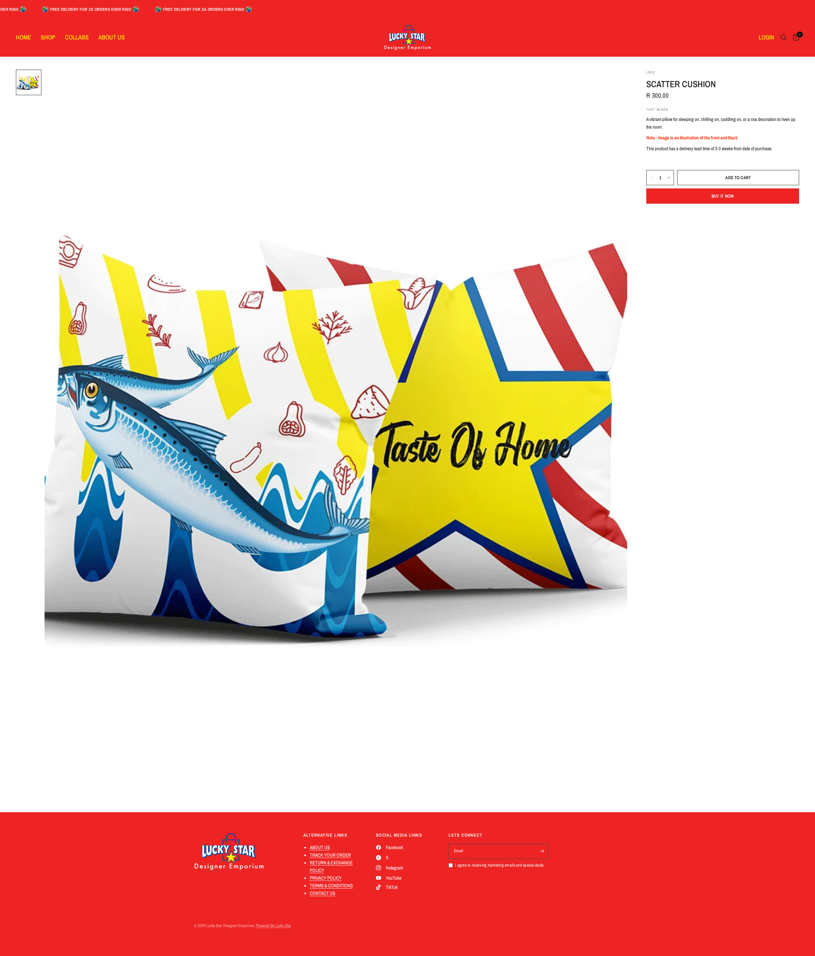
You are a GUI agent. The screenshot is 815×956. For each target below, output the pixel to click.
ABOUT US (320, 847)
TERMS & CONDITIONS (331, 885)
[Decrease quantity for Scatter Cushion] (651, 177)
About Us (111, 37)
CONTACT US (322, 893)
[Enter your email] (541, 851)
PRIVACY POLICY (326, 878)
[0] (794, 37)
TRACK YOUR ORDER (330, 855)
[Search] (783, 37)
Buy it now (723, 196)
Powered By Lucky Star (273, 925)
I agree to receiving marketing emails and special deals (499, 865)
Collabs (77, 37)
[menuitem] (26, 37)
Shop (48, 37)
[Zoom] (614, 83)
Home (23, 37)
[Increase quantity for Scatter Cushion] (669, 177)
